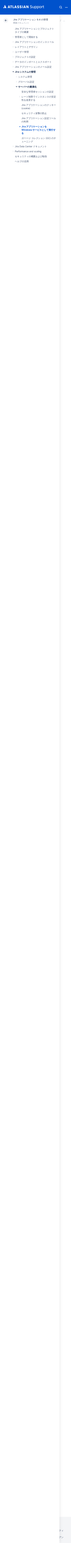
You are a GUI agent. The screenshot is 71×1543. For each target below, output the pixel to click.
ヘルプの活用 (22, 161)
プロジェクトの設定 (25, 56)
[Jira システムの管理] (64, 20)
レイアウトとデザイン (26, 46)
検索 (60, 7)
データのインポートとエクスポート (33, 61)
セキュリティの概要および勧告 (31, 156)
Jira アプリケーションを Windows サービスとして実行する (38, 129)
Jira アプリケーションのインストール (34, 41)
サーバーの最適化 (27, 86)
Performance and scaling (28, 151)
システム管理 (25, 76)
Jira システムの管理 (25, 71)
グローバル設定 (26, 81)
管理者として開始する (26, 36)
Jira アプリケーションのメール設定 (33, 66)
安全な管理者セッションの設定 (37, 91)
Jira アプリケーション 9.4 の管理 (30, 19)
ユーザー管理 (22, 51)
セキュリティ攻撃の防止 (34, 113)
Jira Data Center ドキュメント (31, 146)
